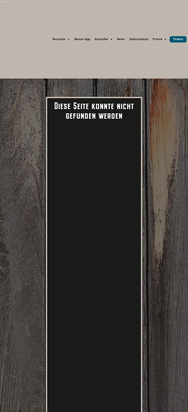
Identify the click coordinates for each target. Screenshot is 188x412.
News (121, 39)
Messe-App (82, 39)
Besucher (59, 39)
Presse (157, 39)
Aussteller (101, 39)
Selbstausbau (139, 39)
